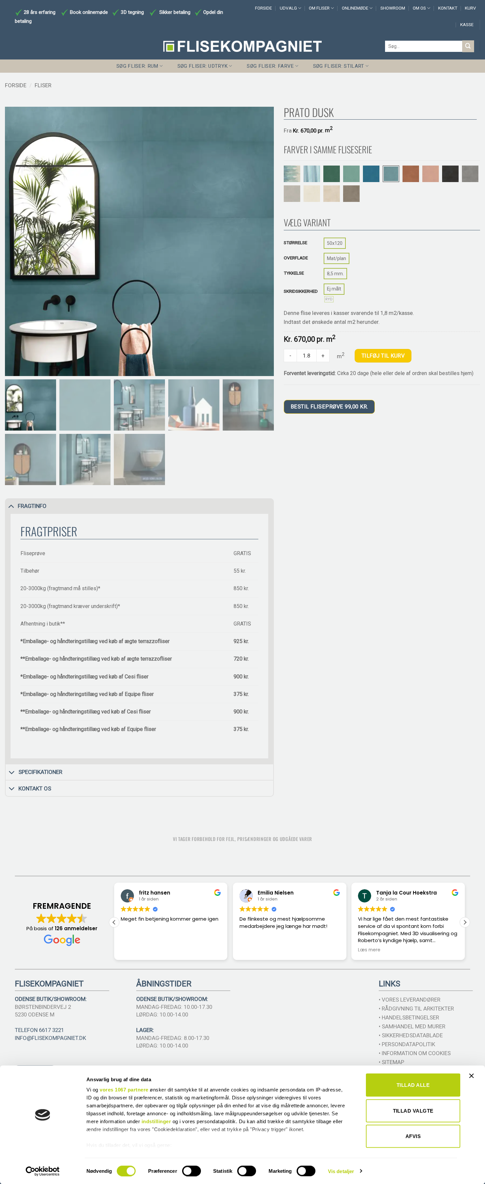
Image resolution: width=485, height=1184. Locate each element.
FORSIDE (263, 8)
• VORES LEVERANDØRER (409, 999)
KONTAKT (447, 8)
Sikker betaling (175, 12)
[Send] (468, 46)
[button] (465, 922)
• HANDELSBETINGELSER (409, 1017)
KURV (470, 8)
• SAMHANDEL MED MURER (412, 1026)
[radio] (334, 243)
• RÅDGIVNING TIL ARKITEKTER (416, 1008)
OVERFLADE (296, 257)
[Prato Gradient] (312, 174)
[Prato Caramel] (411, 174)
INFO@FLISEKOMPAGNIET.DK (50, 1038)
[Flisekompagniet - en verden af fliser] (242, 46)
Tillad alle (413, 1085)
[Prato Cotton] (312, 193)
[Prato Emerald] (331, 174)
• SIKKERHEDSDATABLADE (411, 1035)
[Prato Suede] (351, 193)
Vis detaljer (341, 1171)
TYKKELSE (294, 273)
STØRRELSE (295, 242)
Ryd (329, 299)
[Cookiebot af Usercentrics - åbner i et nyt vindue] (43, 1171)
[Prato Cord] (331, 193)
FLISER (43, 85)
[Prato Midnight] (371, 174)
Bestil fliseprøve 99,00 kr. (329, 406)
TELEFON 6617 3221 (39, 1030)
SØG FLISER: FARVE (270, 66)
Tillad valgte (413, 1110)
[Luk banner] (473, 1080)
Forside (15, 85)
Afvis (413, 1136)
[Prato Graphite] (450, 174)
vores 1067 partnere (124, 1089)
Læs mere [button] (369, 950)
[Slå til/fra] (11, 506)
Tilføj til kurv (383, 356)
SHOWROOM (392, 8)
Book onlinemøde (89, 12)
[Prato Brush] (292, 174)
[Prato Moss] (351, 174)
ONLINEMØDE (355, 8)
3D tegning (132, 12)
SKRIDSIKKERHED (301, 291)
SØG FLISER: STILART (338, 66)
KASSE (466, 24)
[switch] (191, 1170)
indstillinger (156, 1121)
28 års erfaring (38, 12)
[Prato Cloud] (292, 193)
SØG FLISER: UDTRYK (203, 66)
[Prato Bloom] (430, 174)
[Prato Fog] (470, 174)
